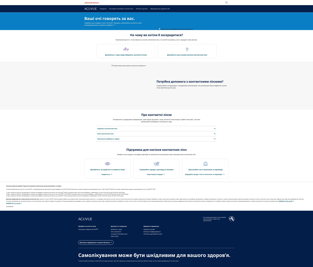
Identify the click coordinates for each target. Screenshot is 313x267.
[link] (107, 174)
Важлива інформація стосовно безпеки (95, 242)
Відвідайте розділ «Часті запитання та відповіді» (203, 174)
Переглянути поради (155, 174)
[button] (226, 2)
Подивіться (106, 174)
